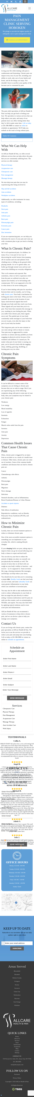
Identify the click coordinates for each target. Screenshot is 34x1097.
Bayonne (17, 998)
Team (17, 1042)
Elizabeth (17, 974)
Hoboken (17, 1005)
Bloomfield (17, 971)
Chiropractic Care (9, 708)
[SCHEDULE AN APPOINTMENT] (25, 1)
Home (17, 1036)
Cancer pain (5, 229)
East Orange (17, 1002)
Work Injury (7, 728)
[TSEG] (17, 1089)
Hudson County (17, 978)
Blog (17, 1048)
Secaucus (17, 988)
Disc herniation (6, 232)
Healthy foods (15, 579)
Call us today (26, 123)
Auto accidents (6, 192)
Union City (17, 991)
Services (17, 1040)
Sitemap (17, 1052)
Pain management (7, 175)
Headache (4, 206)
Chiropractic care (7, 172)
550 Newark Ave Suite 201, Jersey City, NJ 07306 (7, 2)
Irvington (17, 981)
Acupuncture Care (9, 718)
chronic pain (9, 294)
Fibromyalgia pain (7, 222)
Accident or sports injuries (10, 503)
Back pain (4, 219)
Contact (17, 1050)
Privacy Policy (17, 1078)
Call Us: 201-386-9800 (16, 2)
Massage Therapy (8, 722)
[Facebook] (20, 1)
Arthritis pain (5, 216)
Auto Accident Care (9, 725)
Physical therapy (6, 165)
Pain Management (9, 715)
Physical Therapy (8, 712)
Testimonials (17, 1044)
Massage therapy (6, 178)
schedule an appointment (16, 639)
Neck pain (4, 209)
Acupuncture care (7, 168)
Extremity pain (6, 226)
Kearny (17, 985)
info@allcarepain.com (12, 2)
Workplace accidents (8, 195)
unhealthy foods (24, 582)
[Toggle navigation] (29, 8)
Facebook (17, 1074)
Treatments (17, 1046)
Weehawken (17, 995)
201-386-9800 (17, 1061)
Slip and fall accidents (8, 189)
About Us (17, 1038)
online (24, 125)
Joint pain (4, 212)
